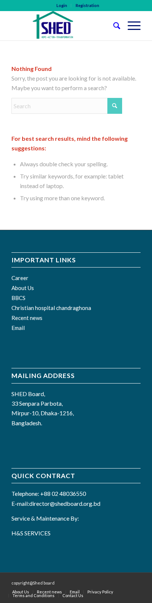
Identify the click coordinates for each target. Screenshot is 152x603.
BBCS (18, 297)
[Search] (113, 25)
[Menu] (130, 25)
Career (19, 278)
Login (61, 5)
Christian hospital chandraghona (51, 307)
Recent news (26, 317)
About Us (22, 288)
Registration (87, 5)
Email (18, 327)
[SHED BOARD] (63, 25)
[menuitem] (62, 5)
